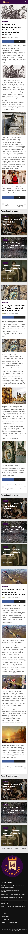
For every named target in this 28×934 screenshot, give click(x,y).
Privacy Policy (5, 916)
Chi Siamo (4, 913)
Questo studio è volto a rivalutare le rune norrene (14, 848)
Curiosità (5, 21)
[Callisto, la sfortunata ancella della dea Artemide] (14, 224)
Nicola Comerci (7, 37)
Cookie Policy (5, 919)
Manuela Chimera (8, 232)
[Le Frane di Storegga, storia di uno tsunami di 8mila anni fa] (14, 247)
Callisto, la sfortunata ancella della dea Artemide (13, 894)
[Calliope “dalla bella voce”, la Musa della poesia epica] (14, 270)
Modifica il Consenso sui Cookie (10, 922)
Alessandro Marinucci (8, 313)
